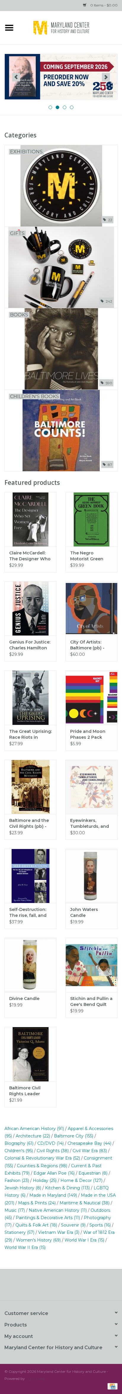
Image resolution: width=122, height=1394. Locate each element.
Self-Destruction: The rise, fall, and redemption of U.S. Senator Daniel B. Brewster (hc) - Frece (29, 912)
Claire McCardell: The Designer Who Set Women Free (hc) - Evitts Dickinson (30, 556)
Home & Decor (81, 1180)
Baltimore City (73, 1136)
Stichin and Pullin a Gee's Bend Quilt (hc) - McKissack (91, 1001)
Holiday (45, 1180)
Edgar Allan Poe (54, 1173)
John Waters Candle (84, 912)
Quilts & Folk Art (36, 1225)
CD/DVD (50, 1143)
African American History (34, 1128)
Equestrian (92, 1173)
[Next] (106, 77)
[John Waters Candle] (91, 876)
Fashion (16, 1180)
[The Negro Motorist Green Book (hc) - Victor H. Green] (91, 519)
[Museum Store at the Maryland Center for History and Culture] (70, 27)
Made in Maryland (53, 1195)
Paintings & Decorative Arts (48, 1217)
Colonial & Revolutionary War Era (42, 1158)
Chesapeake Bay (89, 1143)
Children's (18, 1150)
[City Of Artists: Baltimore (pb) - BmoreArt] (91, 608)
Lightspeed (35, 1378)
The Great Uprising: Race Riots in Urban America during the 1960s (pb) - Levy (30, 734)
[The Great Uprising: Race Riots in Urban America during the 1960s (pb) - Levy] (30, 697)
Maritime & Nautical (85, 1203)
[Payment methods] (111, 1386)
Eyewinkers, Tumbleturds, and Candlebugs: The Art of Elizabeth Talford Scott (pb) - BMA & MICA (91, 823)
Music (14, 1210)
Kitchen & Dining (67, 1188)
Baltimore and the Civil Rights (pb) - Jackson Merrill (29, 823)
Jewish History (22, 1188)
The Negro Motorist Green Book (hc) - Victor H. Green (89, 556)
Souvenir (73, 1225)
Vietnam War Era (58, 1232)
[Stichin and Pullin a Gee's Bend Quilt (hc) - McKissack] (91, 965)
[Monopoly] (61, 76)
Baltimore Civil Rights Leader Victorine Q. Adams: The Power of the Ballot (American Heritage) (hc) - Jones (29, 1091)
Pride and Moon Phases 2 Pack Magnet (87, 734)
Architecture (33, 1136)
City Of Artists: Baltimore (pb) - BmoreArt (87, 645)
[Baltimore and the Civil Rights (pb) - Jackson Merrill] (30, 787)
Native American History (58, 1210)
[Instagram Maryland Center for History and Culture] (71, 1287)
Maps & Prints (37, 1203)
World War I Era (84, 1240)
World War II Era (25, 1247)
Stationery (19, 1232)
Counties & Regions (42, 1165)
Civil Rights (53, 1150)
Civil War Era (90, 1150)
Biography (18, 1143)
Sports (100, 1225)
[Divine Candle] (30, 965)
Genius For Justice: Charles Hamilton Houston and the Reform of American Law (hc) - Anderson (29, 645)
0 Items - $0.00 (103, 5)
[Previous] (16, 77)
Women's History (38, 1240)
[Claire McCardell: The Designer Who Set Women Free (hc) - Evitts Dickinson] (30, 519)
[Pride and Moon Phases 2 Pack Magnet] (91, 697)
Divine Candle (24, 998)
